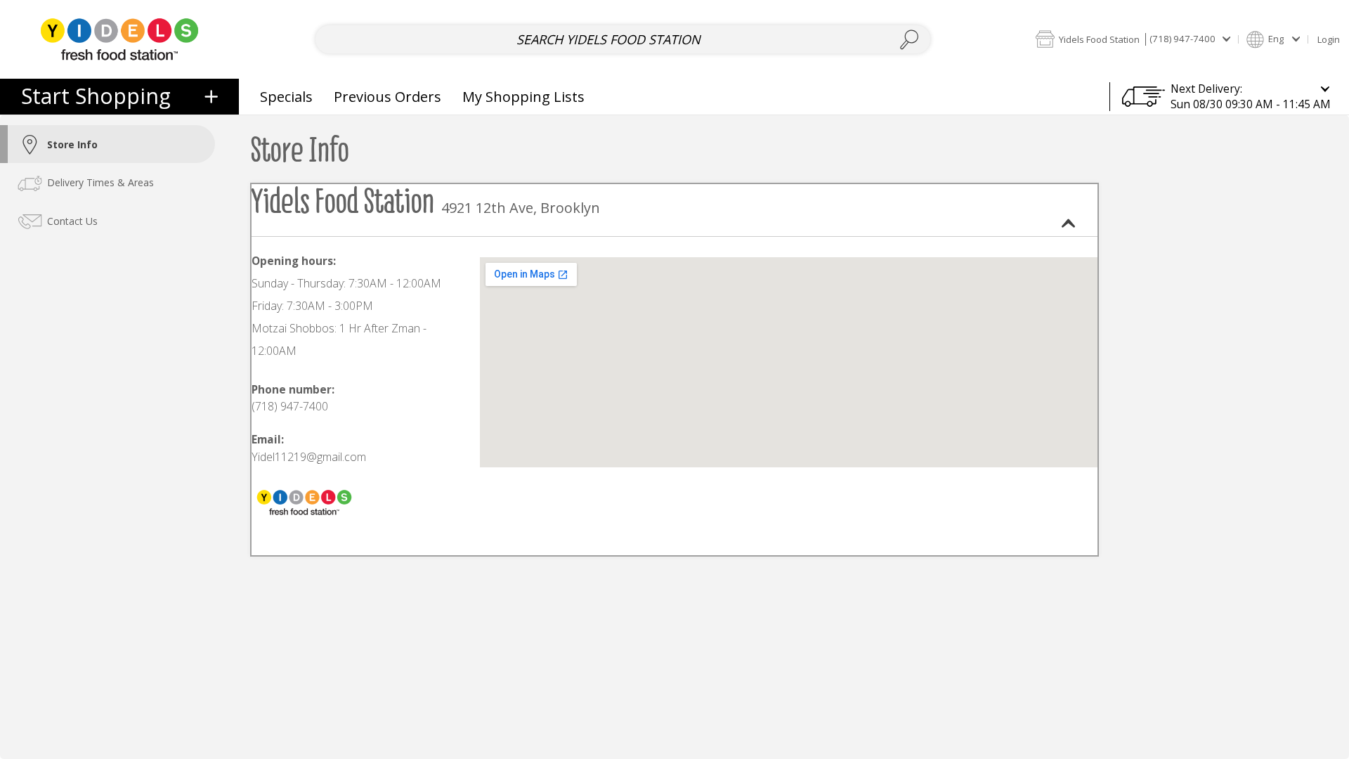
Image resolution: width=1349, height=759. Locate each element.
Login (1328, 39)
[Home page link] (119, 39)
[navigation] (119, 97)
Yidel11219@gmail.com (309, 457)
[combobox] (622, 39)
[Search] (909, 39)
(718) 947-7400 (290, 406)
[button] (1132, 39)
